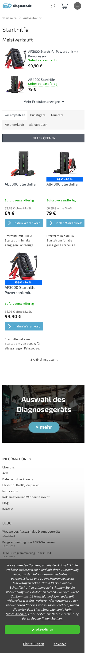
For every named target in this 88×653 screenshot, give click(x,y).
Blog (5, 503)
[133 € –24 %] (23, 266)
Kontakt (7, 509)
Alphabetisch (38, 124)
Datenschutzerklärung (17, 479)
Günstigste (38, 115)
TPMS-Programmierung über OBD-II (27, 553)
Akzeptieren (44, 629)
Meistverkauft (14, 124)
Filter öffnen (44, 138)
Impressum (10, 491)
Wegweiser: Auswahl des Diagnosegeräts (31, 532)
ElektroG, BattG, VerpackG (20, 485)
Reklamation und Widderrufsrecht (26, 497)
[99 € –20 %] (65, 163)
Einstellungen (33, 644)
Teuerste (57, 115)
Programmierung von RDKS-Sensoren (28, 542)
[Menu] (77, 6)
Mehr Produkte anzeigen (41, 102)
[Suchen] (52, 6)
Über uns (8, 467)
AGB (5, 473)
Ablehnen (60, 644)
